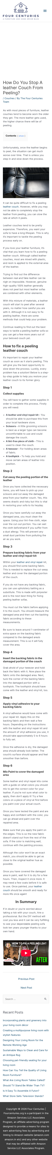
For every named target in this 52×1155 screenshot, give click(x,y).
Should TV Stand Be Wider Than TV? (23, 1085)
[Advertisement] (26, 49)
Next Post (26, 987)
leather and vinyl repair (30, 562)
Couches (9, 98)
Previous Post (26, 978)
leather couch (11, 206)
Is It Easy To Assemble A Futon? (21, 1090)
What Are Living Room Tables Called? (24, 1080)
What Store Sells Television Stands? (23, 1096)
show (21, 136)
